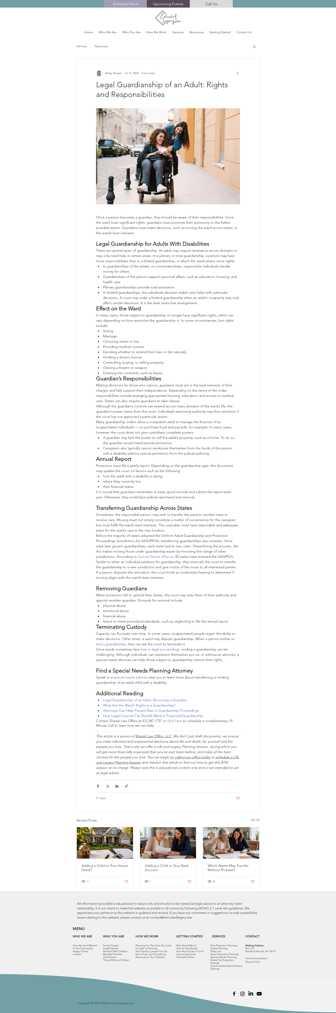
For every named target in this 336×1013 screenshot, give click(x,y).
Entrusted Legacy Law (120, 1003)
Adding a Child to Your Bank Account (167, 868)
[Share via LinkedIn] (117, 786)
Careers (77, 954)
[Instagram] (242, 994)
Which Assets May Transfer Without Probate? (228, 868)
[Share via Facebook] (98, 786)
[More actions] (237, 73)
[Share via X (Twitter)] (107, 786)
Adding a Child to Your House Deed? (104, 868)
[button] (107, 32)
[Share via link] (126, 786)
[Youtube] (259, 994)
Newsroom (101, 46)
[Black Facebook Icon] (234, 994)
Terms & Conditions (256, 958)
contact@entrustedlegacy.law (171, 917)
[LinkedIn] (251, 994)
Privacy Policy (252, 961)
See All (255, 820)
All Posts (82, 46)
